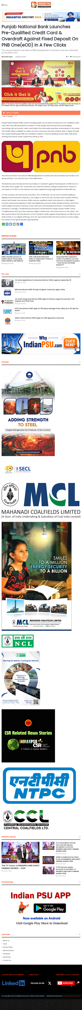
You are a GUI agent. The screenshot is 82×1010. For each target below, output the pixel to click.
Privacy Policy (8, 947)
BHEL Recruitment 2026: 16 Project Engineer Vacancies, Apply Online (40, 289)
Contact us (7, 960)
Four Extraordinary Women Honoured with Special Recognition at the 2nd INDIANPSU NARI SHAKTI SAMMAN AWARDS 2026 (67, 847)
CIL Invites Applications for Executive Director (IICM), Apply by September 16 (43, 280)
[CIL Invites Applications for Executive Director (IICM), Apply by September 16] (7, 283)
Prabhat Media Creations (71, 996)
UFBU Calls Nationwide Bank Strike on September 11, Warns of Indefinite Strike (41, 259)
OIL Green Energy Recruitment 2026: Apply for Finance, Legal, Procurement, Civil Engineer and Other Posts (44, 300)
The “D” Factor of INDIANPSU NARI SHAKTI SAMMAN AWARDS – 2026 (20, 867)
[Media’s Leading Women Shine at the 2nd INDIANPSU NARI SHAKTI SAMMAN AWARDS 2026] (48, 860)
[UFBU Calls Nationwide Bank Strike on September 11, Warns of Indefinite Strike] (41, 248)
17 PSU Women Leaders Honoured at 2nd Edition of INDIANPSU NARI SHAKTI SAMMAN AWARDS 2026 (67, 870)
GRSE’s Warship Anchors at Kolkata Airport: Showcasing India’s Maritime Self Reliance (12, 259)
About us (6, 941)
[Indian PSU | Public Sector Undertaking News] (41, 4)
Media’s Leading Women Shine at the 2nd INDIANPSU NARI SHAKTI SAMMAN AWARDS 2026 (68, 859)
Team (5, 944)
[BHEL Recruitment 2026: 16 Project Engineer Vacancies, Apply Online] (7, 293)
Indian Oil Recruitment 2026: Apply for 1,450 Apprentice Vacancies (39, 318)
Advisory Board (8, 950)
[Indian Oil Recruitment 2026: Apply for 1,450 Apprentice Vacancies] (7, 321)
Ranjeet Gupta (8, 57)
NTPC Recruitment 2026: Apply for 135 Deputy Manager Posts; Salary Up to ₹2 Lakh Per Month (46, 309)
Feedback (6, 954)
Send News (7, 957)
